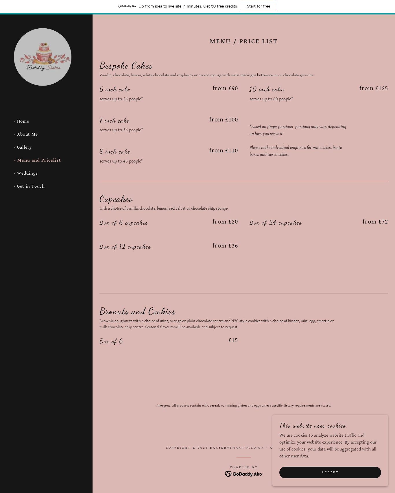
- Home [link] (21, 121)
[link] (42, 57)
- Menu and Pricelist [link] (37, 160)
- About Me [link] (26, 134)
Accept (330, 472)
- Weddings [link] (26, 173)
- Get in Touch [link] (29, 186)
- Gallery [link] (23, 147)
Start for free (258, 6)
